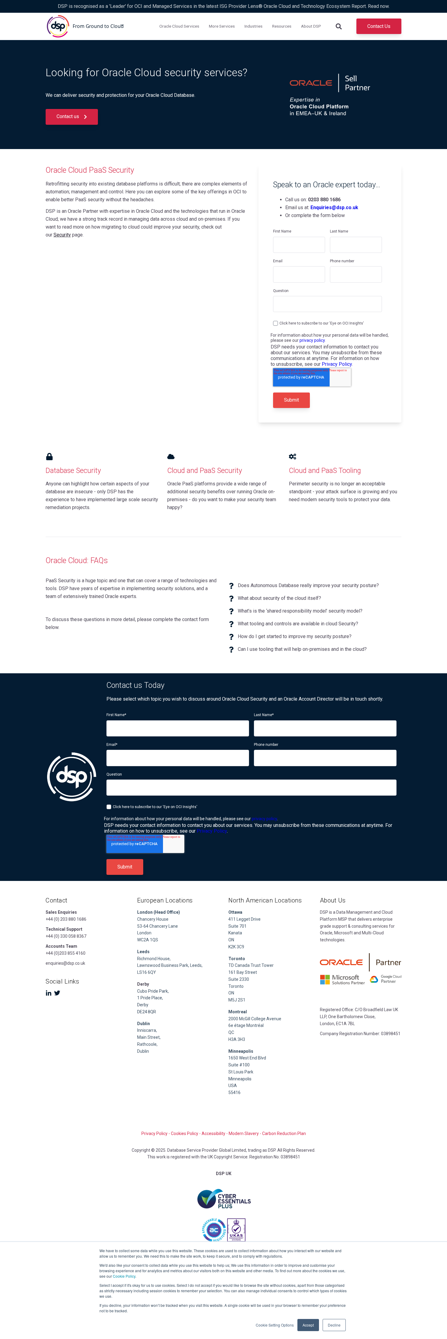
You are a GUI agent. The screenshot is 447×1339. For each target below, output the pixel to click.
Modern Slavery (244, 1133)
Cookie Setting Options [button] (275, 1324)
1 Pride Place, (150, 997)
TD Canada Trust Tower (251, 965)
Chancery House (152, 919)
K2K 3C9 (236, 946)
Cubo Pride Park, (153, 991)
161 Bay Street (242, 972)
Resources (281, 26)
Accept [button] (308, 1324)
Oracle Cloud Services (179, 26)
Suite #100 (239, 1064)
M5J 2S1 (236, 999)
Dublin (143, 1023)
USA (232, 1085)
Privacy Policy (337, 364)
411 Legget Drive (244, 919)
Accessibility (213, 1133)
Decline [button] (334, 1324)
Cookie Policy (124, 1276)
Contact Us (378, 26)
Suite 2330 (238, 979)
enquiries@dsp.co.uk (65, 963)
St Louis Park (240, 1071)
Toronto (236, 986)
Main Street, (149, 1037)
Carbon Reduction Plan (284, 1133)
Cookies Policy (184, 1133)
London (144, 932)
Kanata (235, 932)
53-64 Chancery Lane (157, 926)
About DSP (311, 26)
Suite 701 (237, 926)
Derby (142, 1004)
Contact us (68, 116)
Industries (253, 26)
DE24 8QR (147, 1011)
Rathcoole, (147, 1044)
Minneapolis (239, 1078)
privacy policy (312, 340)
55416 (234, 1092)
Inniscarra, (147, 1030)
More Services (222, 26)
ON (231, 939)
